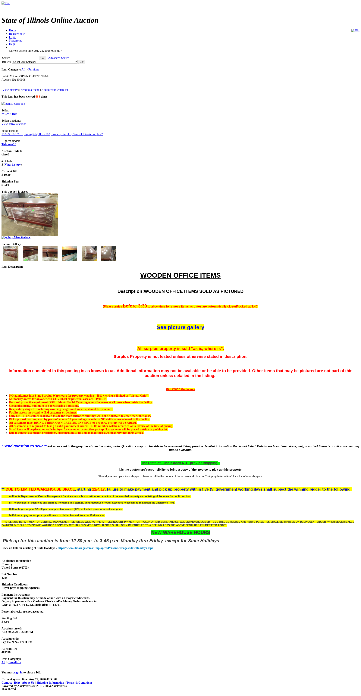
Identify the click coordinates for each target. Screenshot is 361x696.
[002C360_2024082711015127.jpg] (31, 259)
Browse (7, 61)
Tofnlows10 (9, 144)
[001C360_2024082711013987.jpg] (11, 259)
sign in (18, 672)
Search (6, 57)
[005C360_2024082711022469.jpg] (89, 259)
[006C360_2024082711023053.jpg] (108, 259)
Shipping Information (50, 682)
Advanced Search (58, 57)
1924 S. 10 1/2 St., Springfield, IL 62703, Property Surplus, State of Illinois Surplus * (52, 134)
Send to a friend (30, 89)
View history (10, 89)
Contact (7, 682)
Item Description (15, 103)
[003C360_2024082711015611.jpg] (50, 259)
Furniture (33, 69)
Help (17, 682)
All (23, 69)
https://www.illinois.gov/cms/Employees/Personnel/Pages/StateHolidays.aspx (105, 548)
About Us (28, 682)
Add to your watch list (54, 89)
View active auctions (14, 124)
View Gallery (21, 237)
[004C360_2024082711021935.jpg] (70, 259)
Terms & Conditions (79, 682)
